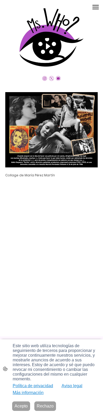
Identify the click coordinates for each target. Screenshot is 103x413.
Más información (28, 392)
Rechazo (45, 406)
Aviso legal (72, 386)
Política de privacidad (33, 386)
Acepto (21, 406)
